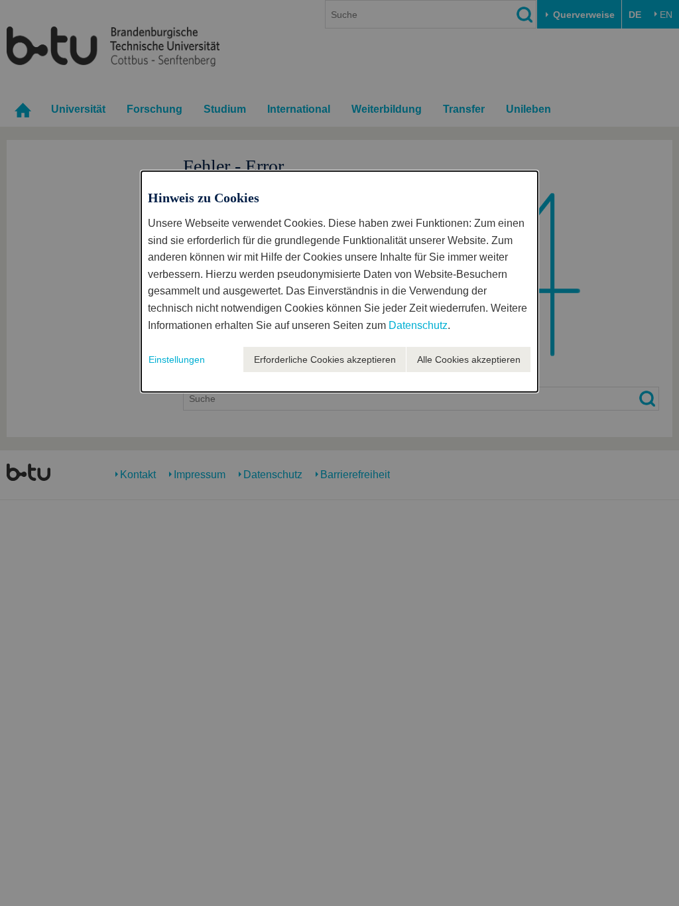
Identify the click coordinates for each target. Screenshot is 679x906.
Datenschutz (418, 325)
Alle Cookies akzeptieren (469, 359)
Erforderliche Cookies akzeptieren (325, 359)
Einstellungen (177, 359)
